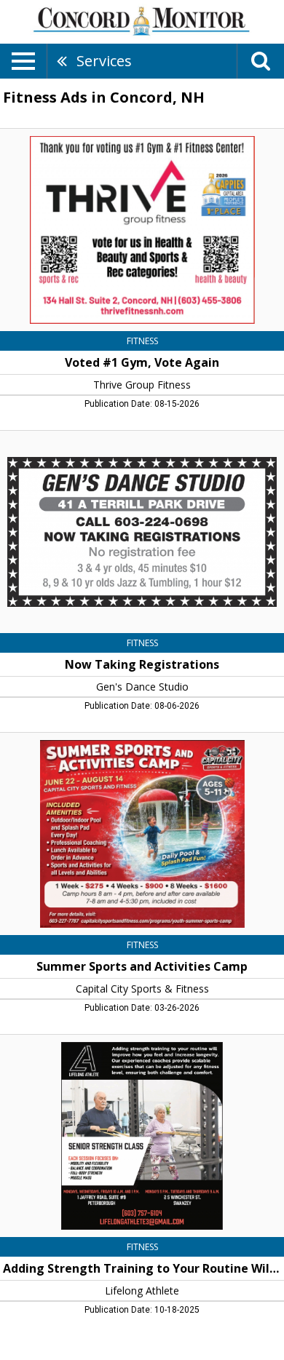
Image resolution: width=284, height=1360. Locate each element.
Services (104, 61)
